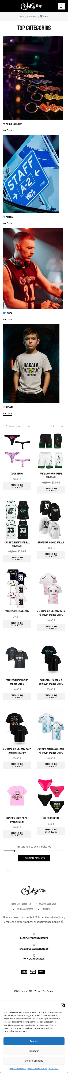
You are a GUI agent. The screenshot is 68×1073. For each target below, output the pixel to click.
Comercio (32, 16)
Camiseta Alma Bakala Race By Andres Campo (17, 751)
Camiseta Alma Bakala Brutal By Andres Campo (51, 682)
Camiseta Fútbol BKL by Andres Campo (17, 682)
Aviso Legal (54, 1068)
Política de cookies (18, 1068)
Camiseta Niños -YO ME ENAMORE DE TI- (17, 819)
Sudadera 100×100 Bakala (51, 542)
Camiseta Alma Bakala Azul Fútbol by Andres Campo (51, 751)
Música (9, 217)
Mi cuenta (46, 909)
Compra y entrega (25, 909)
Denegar (34, 1051)
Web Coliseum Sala (47, 903)
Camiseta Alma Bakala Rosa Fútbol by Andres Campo (51, 613)
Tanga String (17, 473)
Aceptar (34, 1041)
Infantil (10, 407)
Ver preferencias (34, 1060)
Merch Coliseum (14, 124)
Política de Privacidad (37, 1068)
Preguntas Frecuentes (20, 903)
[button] (63, 1005)
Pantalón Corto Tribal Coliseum (51, 475)
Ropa (9, 313)
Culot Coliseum (51, 818)
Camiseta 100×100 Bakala (17, 611)
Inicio (21, 16)
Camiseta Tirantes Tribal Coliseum (17, 544)
